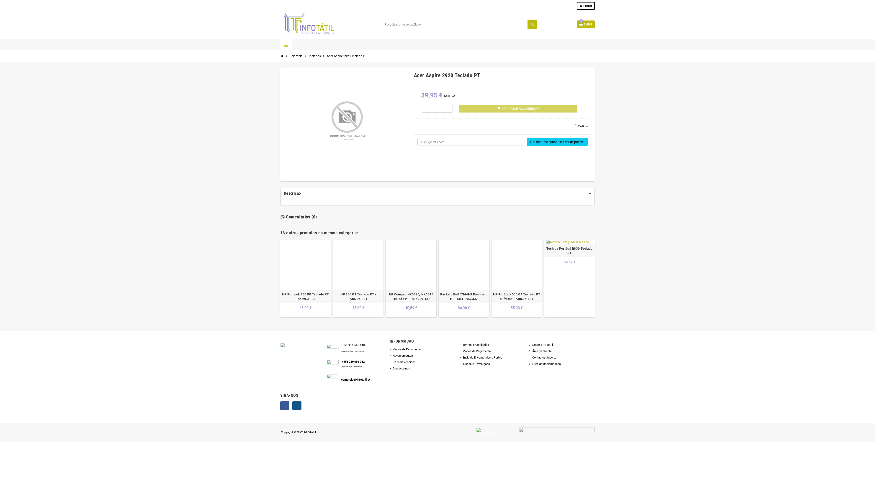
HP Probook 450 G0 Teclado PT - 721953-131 (305, 296)
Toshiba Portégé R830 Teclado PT (569, 251)
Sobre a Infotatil (542, 344)
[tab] (437, 193)
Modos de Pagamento (407, 349)
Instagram (296, 405)
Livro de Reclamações (546, 364)
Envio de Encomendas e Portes (482, 357)
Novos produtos (403, 355)
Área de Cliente (542, 351)
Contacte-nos (401, 368)
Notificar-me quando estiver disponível (557, 142)
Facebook (284, 405)
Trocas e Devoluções (476, 364)
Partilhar (583, 126)
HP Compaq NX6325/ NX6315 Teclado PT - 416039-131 (411, 296)
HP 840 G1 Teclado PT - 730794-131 (358, 296)
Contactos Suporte (544, 357)
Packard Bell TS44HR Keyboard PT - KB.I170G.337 (464, 296)
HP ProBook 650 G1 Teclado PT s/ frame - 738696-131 (516, 296)
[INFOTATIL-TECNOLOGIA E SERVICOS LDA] (308, 24)
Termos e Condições (476, 344)
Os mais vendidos (404, 362)
